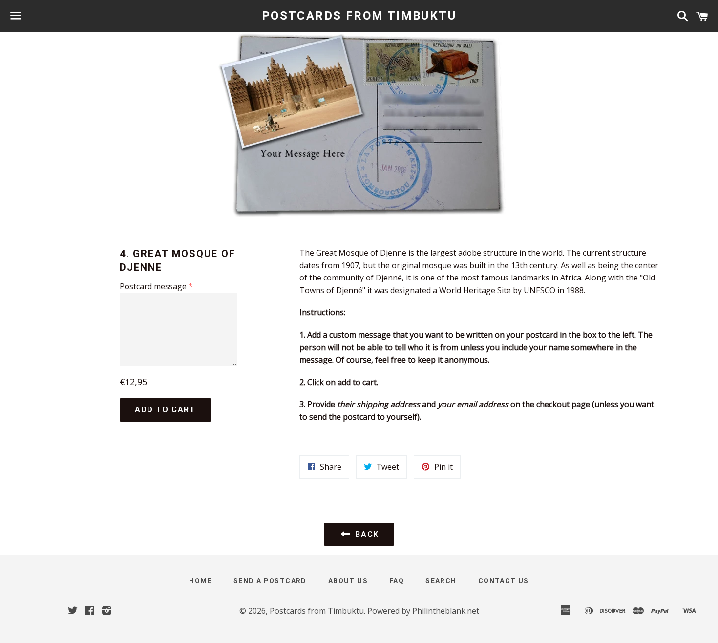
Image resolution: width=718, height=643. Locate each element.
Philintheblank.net (445, 610)
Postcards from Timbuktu (359, 15)
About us (348, 581)
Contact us (503, 581)
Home (200, 581)
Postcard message (153, 286)
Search (440, 581)
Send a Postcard (270, 581)
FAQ (396, 581)
